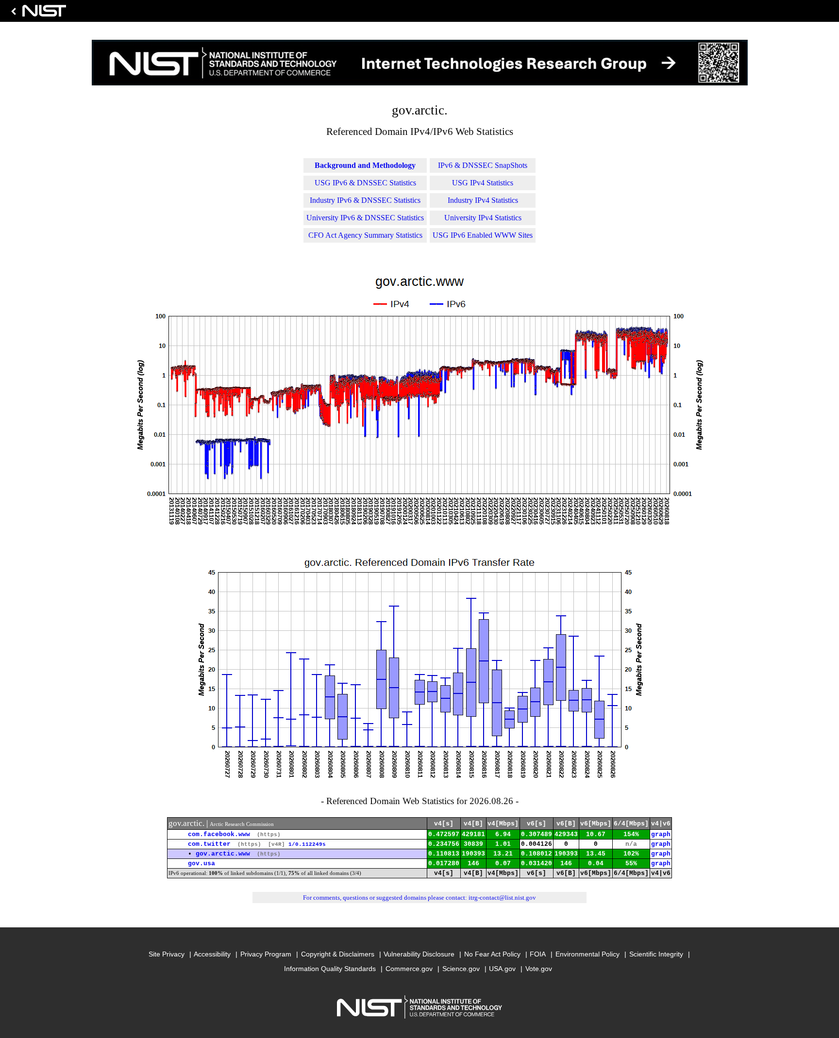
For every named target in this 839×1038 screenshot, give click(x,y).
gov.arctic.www (223, 853)
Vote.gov (538, 968)
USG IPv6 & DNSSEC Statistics (365, 183)
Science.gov (461, 968)
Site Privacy (167, 954)
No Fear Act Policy (492, 954)
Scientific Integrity (656, 954)
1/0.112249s (307, 844)
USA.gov (502, 968)
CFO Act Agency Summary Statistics (365, 235)
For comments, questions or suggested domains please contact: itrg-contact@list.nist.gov (419, 897)
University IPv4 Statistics (482, 218)
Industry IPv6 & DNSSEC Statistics (365, 200)
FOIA (538, 954)
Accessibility (212, 954)
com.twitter (209, 844)
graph (661, 834)
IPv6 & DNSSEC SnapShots (482, 165)
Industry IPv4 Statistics (483, 200)
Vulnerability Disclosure (419, 954)
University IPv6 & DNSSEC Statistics (365, 218)
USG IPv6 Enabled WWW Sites (483, 235)
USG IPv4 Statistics (482, 183)
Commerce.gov (409, 968)
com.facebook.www (219, 834)
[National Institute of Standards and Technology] (37, 13)
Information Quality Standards (330, 968)
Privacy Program (265, 954)
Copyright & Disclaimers (337, 954)
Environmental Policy (587, 954)
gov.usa (201, 863)
